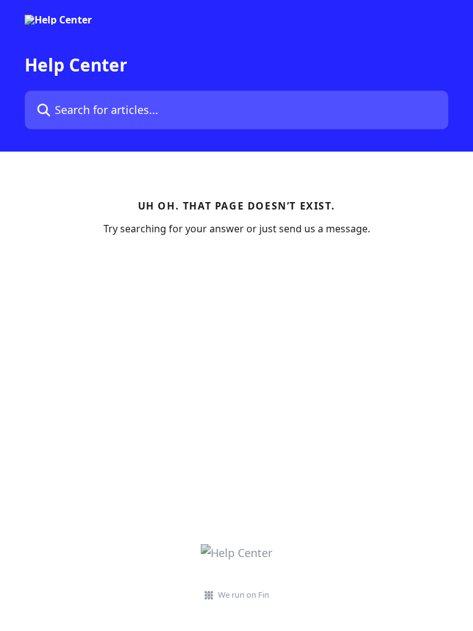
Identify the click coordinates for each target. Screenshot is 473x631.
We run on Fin (243, 594)
